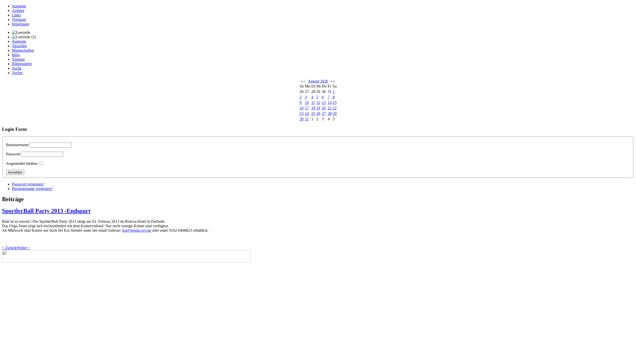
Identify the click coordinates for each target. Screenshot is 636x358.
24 (307, 113)
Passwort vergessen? (28, 184)
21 (330, 108)
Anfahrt (18, 10)
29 (335, 113)
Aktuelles (19, 46)
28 (330, 113)
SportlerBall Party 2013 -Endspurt (46, 211)
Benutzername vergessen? (32, 188)
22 (335, 108)
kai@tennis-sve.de (136, 230)
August (313, 81)
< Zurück (9, 248)
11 (313, 102)
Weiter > (23, 248)
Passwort (13, 154)
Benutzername (17, 145)
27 (324, 113)
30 (302, 119)
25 (313, 113)
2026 (324, 81)
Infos (16, 55)
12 (318, 102)
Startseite (19, 6)
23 (302, 113)
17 (307, 108)
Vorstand (19, 19)
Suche (17, 68)
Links (16, 15)
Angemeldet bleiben (22, 163)
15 (335, 102)
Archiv (17, 73)
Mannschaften (23, 50)
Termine (18, 59)
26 (318, 113)
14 (330, 102)
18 (313, 108)
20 (324, 108)
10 (307, 102)
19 (318, 108)
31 (307, 119)
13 (324, 102)
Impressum (20, 24)
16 (302, 108)
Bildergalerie (22, 64)
